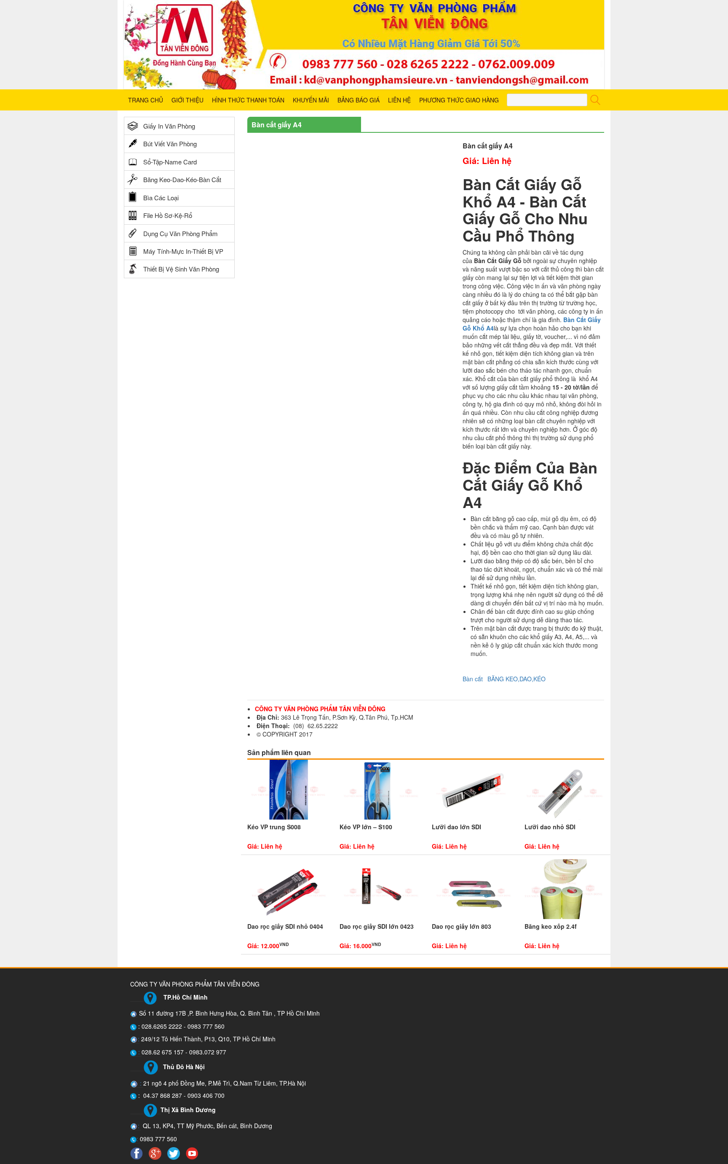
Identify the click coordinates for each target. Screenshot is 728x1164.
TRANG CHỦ (145, 100)
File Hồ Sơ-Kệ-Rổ (167, 215)
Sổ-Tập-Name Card (170, 161)
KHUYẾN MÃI (311, 100)
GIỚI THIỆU (187, 100)
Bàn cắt (473, 679)
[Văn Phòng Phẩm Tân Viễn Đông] (364, 44)
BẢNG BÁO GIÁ (358, 100)
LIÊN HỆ (399, 100)
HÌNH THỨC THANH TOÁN (248, 100)
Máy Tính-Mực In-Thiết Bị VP (183, 251)
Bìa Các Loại (161, 197)
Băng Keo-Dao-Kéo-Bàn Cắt (182, 179)
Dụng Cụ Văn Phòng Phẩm (180, 233)
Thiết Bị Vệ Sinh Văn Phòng (181, 268)
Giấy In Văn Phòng (169, 125)
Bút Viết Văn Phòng (170, 143)
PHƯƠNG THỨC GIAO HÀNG (459, 100)
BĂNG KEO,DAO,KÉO (516, 679)
